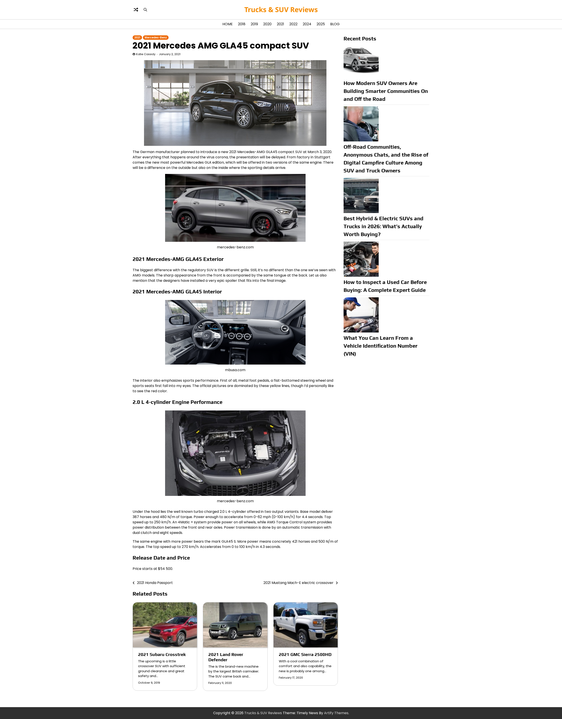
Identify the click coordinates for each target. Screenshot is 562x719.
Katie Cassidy (145, 54)
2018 (241, 24)
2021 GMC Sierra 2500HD (305, 654)
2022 (293, 24)
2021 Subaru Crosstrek (162, 654)
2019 (254, 24)
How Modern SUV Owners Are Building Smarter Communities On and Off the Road (386, 91)
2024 (307, 24)
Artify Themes (336, 712)
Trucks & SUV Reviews (281, 9)
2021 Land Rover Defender (225, 657)
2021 (280, 24)
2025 (321, 24)
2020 (267, 24)
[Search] (145, 9)
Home (227, 24)
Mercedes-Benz (156, 37)
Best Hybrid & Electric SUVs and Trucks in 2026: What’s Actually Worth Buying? (383, 226)
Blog (335, 24)
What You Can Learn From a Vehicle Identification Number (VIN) (381, 346)
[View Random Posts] (136, 9)
